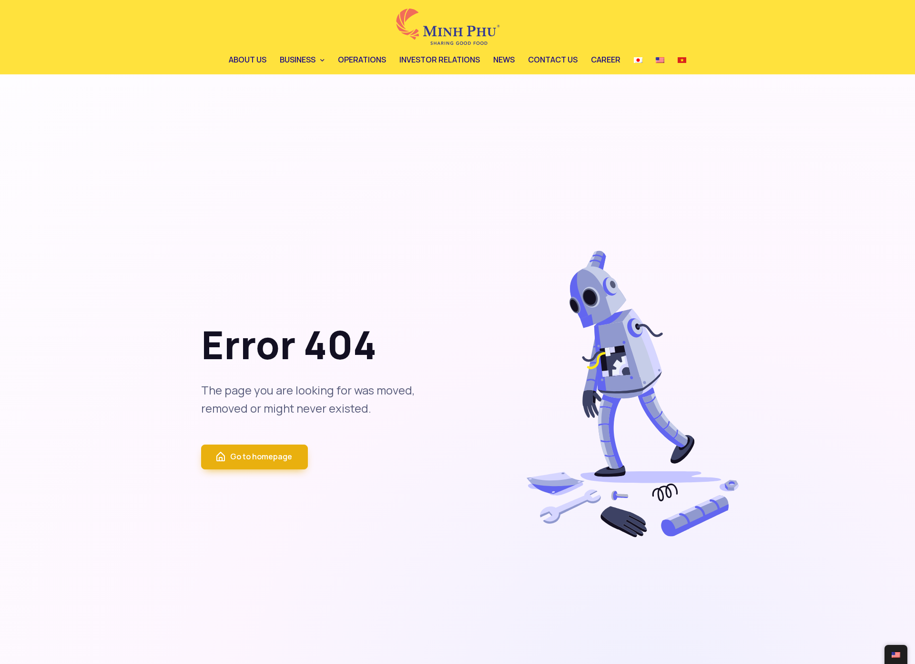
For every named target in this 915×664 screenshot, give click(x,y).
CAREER (605, 59)
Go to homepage (261, 456)
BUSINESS (297, 59)
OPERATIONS (362, 59)
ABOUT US (247, 59)
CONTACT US (553, 59)
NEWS (504, 59)
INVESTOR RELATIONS (439, 59)
